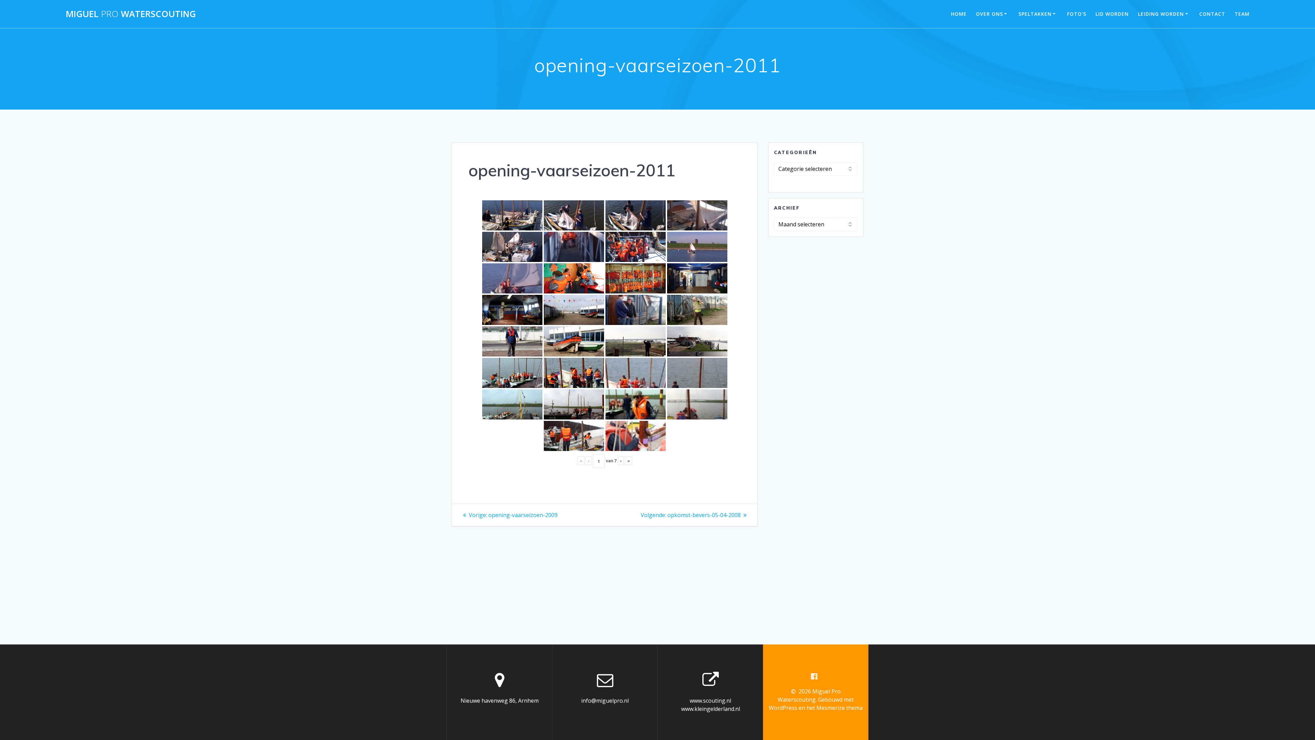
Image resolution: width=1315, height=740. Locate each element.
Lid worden (1112, 14)
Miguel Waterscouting (131, 14)
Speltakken (1035, 14)
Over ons (989, 14)
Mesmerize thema (839, 708)
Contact (1212, 14)
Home (959, 14)
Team (1242, 14)
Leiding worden (1161, 14)
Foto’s (1076, 14)
